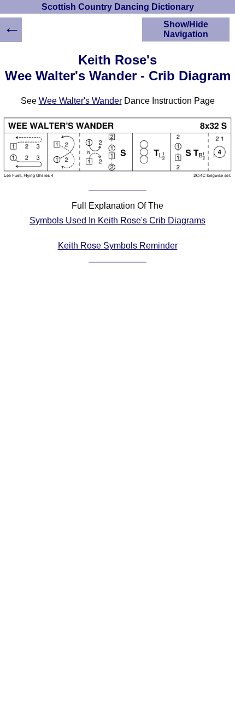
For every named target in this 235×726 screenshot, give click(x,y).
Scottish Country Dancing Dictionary (118, 6)
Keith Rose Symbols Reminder (118, 245)
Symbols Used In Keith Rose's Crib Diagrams (117, 220)
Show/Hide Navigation (185, 29)
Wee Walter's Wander (80, 100)
